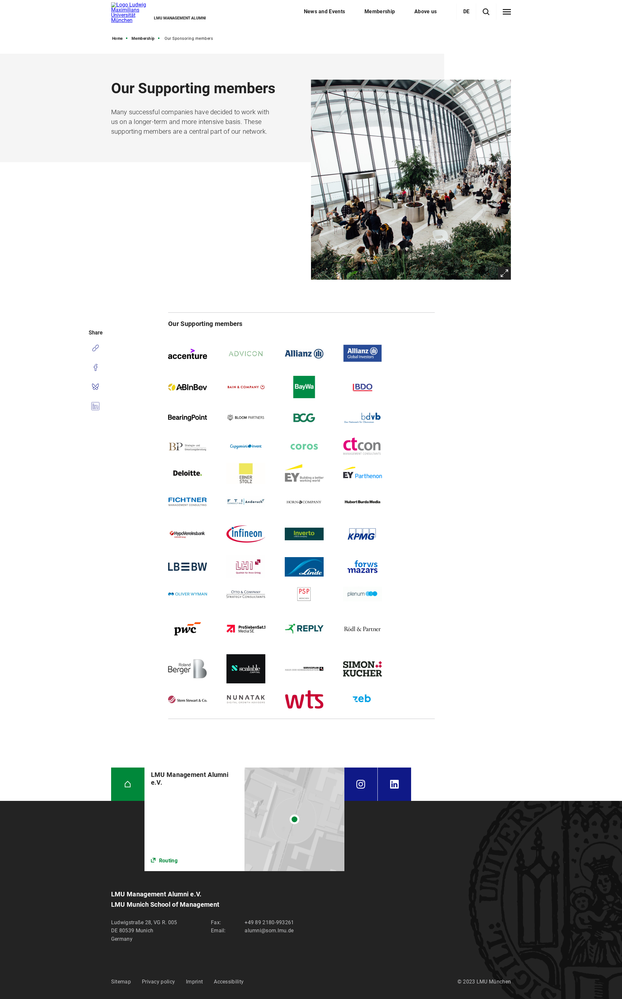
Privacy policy (158, 982)
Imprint (194, 982)
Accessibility (229, 982)
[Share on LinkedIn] (95, 406)
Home (117, 38)
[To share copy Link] (95, 348)
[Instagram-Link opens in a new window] (360, 784)
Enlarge (504, 273)
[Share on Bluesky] (95, 387)
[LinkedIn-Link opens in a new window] (394, 784)
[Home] (127, 784)
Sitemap (121, 982)
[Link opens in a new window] (244, 819)
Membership (143, 38)
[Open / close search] (486, 11)
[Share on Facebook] (95, 367)
